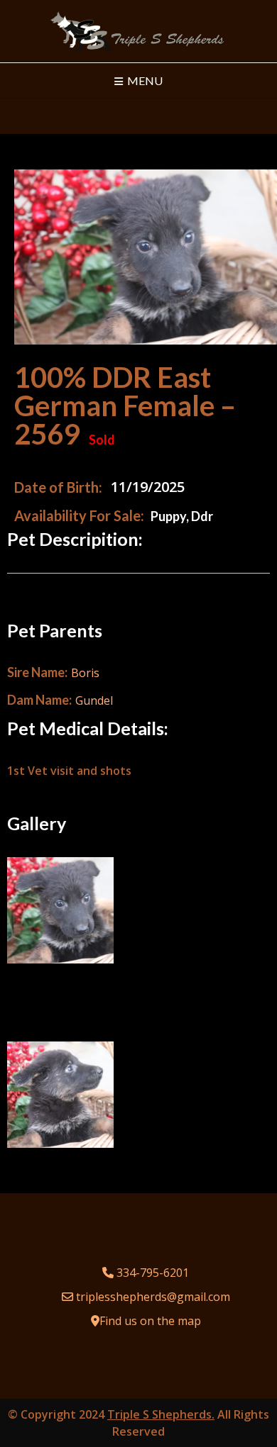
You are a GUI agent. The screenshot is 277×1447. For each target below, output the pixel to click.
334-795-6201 (152, 1272)
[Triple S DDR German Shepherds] (138, 31)
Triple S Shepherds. (160, 1414)
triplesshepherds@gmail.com (153, 1296)
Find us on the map (150, 1321)
